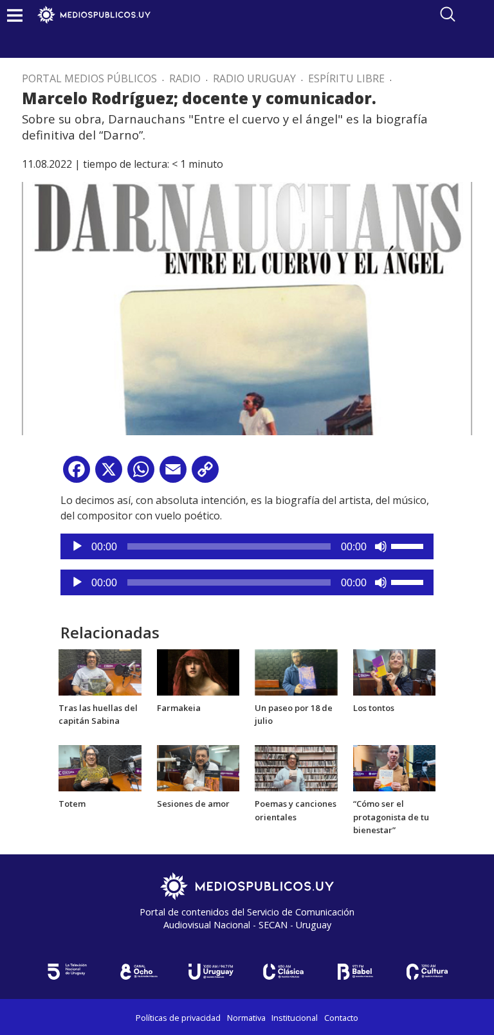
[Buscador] (447, 14)
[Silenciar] (380, 546)
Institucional (294, 1017)
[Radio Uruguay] (211, 972)
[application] (247, 546)
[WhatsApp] (141, 474)
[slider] (409, 545)
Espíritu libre (346, 78)
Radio (185, 78)
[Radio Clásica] (283, 972)
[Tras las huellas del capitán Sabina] (100, 671)
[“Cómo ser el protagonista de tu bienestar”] (394, 767)
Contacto (341, 1017)
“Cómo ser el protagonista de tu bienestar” (391, 817)
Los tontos (373, 708)
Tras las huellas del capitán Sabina (98, 714)
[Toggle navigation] (15, 15)
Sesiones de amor (193, 803)
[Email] (173, 474)
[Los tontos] (394, 671)
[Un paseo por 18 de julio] (296, 671)
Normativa (246, 1017)
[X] (109, 474)
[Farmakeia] (198, 671)
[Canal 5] (67, 972)
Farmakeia (179, 708)
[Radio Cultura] (427, 972)
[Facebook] (76, 474)
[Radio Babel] (355, 972)
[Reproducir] (77, 546)
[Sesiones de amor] (198, 767)
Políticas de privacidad (178, 1017)
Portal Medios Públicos (89, 78)
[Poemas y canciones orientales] (296, 767)
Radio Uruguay (254, 78)
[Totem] (100, 767)
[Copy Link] (205, 474)
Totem (72, 803)
